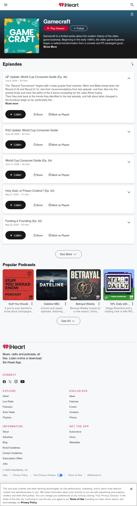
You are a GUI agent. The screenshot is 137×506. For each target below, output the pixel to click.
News (72, 396)
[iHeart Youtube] (22, 382)
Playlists (7, 417)
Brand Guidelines (11, 447)
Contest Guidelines (12, 453)
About (6, 431)
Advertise (7, 437)
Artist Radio (9, 412)
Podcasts (7, 406)
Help (5, 475)
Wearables (74, 442)
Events (73, 406)
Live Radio (8, 401)
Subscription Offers (12, 458)
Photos (73, 417)
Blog (5, 442)
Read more (11, 103)
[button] (91, 28)
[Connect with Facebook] (4, 382)
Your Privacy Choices (44, 475)
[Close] (131, 489)
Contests (74, 412)
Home (72, 437)
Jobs (5, 463)
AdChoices (93, 475)
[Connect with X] (10, 382)
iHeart (6, 396)
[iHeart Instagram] (16, 382)
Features (73, 401)
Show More (50, 46)
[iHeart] (68, 5)
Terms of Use (75, 475)
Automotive (75, 431)
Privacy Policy (20, 475)
